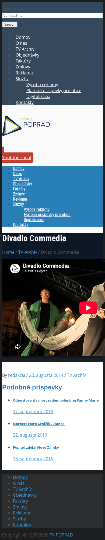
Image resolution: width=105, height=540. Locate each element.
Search (9, 9)
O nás (21, 43)
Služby (22, 79)
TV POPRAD (61, 535)
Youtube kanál (16, 158)
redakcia (16, 375)
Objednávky (27, 55)
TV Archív (25, 49)
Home (8, 252)
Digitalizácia (38, 96)
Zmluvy (23, 67)
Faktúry (23, 61)
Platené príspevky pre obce (53, 90)
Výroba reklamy (42, 85)
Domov (23, 37)
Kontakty (25, 102)
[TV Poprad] (26, 138)
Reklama (24, 73)
